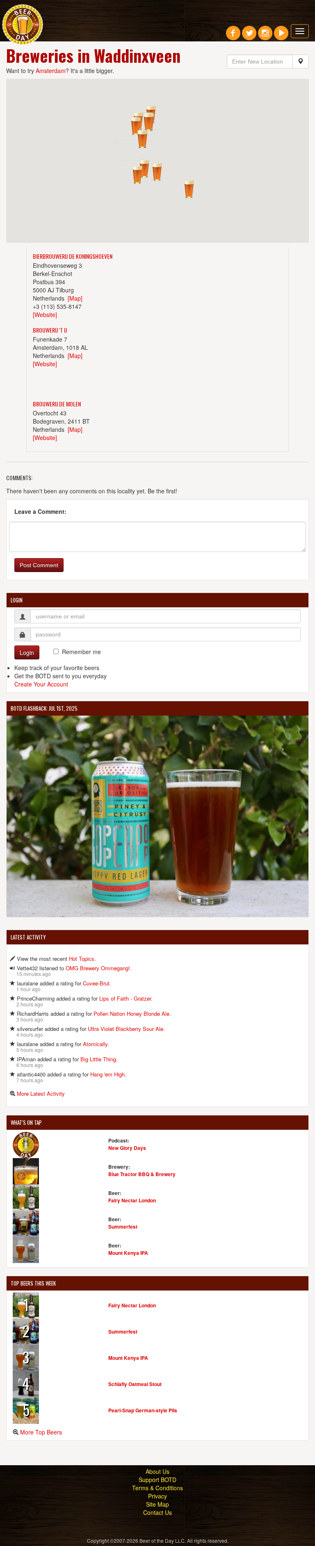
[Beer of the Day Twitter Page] (249, 36)
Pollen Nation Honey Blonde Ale (131, 1013)
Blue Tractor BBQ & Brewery (142, 1174)
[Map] (75, 298)
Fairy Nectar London (132, 1200)
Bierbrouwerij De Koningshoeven (72, 256)
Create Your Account (41, 684)
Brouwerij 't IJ (50, 330)
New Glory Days (127, 1148)
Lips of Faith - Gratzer (125, 998)
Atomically (95, 1044)
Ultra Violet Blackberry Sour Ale (125, 1029)
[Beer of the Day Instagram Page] (265, 36)
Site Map (157, 1504)
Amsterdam (51, 70)
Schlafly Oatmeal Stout (135, 1384)
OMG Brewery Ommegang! (98, 968)
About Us (157, 1471)
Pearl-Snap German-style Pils (142, 1410)
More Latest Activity (41, 1093)
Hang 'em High (107, 1074)
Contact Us (157, 1512)
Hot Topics (81, 958)
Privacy (157, 1496)
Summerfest (122, 1226)
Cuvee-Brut (96, 983)
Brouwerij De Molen (57, 403)
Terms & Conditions (157, 1488)
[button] (157, 172)
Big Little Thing (98, 1059)
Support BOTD (157, 1479)
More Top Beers (41, 1432)
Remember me (81, 652)
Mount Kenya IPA (128, 1252)
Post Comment (39, 565)
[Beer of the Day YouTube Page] (281, 36)
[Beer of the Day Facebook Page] (233, 36)
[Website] (45, 314)
